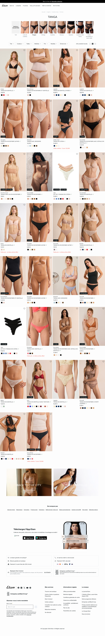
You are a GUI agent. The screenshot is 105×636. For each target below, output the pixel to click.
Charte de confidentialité (70, 600)
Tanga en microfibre (34, 194)
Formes (61, 12)
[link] (12, 6)
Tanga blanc (26, 509)
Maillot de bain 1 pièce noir (52, 509)
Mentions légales (67, 594)
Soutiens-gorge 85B (76, 509)
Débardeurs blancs (93, 509)
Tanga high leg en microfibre (11, 194)
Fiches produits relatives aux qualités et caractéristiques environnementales (89, 606)
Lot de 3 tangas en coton (61, 194)
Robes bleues (19, 509)
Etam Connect (48, 599)
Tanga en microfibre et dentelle (38, 90)
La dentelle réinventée (76, 490)
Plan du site (66, 607)
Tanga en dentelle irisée (61, 90)
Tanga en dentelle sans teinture (38, 402)
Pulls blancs (41, 509)
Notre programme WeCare (89, 599)
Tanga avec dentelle (34, 349)
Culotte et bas (55, 12)
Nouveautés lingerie (29, 490)
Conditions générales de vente (71, 597)
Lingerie (48, 12)
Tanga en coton (58, 141)
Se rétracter (48, 612)
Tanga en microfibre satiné (10, 141)
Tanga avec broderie (34, 141)
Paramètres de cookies (69, 610)
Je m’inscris (47, 572)
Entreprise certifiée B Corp (89, 602)
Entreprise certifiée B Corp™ (67, 571)
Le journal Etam (86, 591)
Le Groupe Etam (86, 611)
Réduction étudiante (50, 609)
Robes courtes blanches (64, 509)
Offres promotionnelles (69, 591)
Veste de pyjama (11, 509)
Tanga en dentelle (7, 90)
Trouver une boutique (50, 591)
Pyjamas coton (34, 509)
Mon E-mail (10, 603)
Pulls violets (85, 509)
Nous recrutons (86, 614)
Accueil (43, 12)
